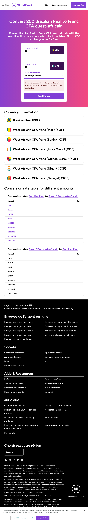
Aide (46, 5)
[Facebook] (6, 460)
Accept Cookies (43, 518)
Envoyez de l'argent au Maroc (18, 335)
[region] (44, 514)
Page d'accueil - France (15, 305)
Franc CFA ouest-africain (63, 196)
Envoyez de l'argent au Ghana (18, 330)
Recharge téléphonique (15, 387)
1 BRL (10, 205)
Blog (6, 361)
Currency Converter (59, 5)
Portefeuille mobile (54, 383)
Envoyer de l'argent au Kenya (18, 339)
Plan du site (9, 433)
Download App (78, 5)
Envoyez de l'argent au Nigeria (18, 322)
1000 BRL (11, 227)
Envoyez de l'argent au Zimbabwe (61, 326)
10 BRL (10, 210)
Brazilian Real (36, 196)
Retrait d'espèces (53, 379)
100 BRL (11, 219)
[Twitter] (10, 460)
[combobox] (44, 75)
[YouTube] (22, 460)
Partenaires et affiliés (14, 365)
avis (46, 361)
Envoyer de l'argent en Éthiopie (60, 335)
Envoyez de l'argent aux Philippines (61, 322)
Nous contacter (52, 387)
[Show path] (30, 305)
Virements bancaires (14, 383)
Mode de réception (32, 73)
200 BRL (11, 223)
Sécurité (49, 392)
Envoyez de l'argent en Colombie (60, 330)
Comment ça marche (14, 352)
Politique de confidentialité (58, 405)
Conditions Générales (14, 405)
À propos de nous (12, 357)
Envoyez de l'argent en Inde (17, 326)
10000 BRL (12, 236)
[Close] (84, 510)
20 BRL (10, 214)
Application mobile (53, 352)
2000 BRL (11, 232)
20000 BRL (12, 241)
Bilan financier (51, 417)
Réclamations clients (14, 392)
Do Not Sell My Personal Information (22, 518)
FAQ (6, 379)
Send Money (44, 96)
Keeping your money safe (57, 425)
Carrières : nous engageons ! (58, 357)
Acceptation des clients (56, 409)
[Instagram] (14, 460)
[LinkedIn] (18, 460)
